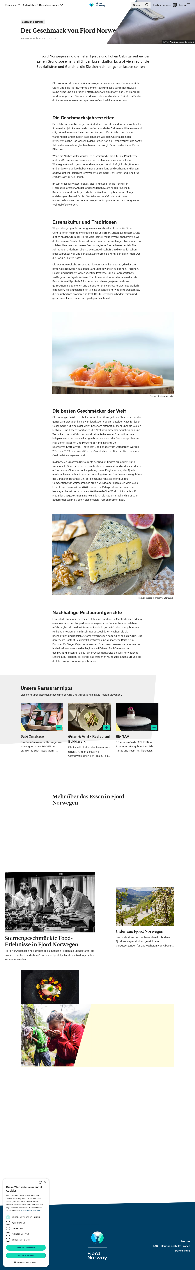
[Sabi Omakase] (42, 717)
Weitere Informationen (31, 1210)
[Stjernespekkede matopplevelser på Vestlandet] (50, 870)
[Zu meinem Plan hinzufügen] (59, 727)
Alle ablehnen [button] (26, 1255)
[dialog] (26, 1222)
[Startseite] (97, 1245)
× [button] (44, 1182)
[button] (26, 1262)
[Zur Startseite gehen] (97, 4)
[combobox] (40, 1182)
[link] (184, 1241)
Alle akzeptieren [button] (26, 1247)
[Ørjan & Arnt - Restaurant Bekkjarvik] (89, 717)
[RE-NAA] (137, 717)
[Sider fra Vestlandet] (145, 871)
